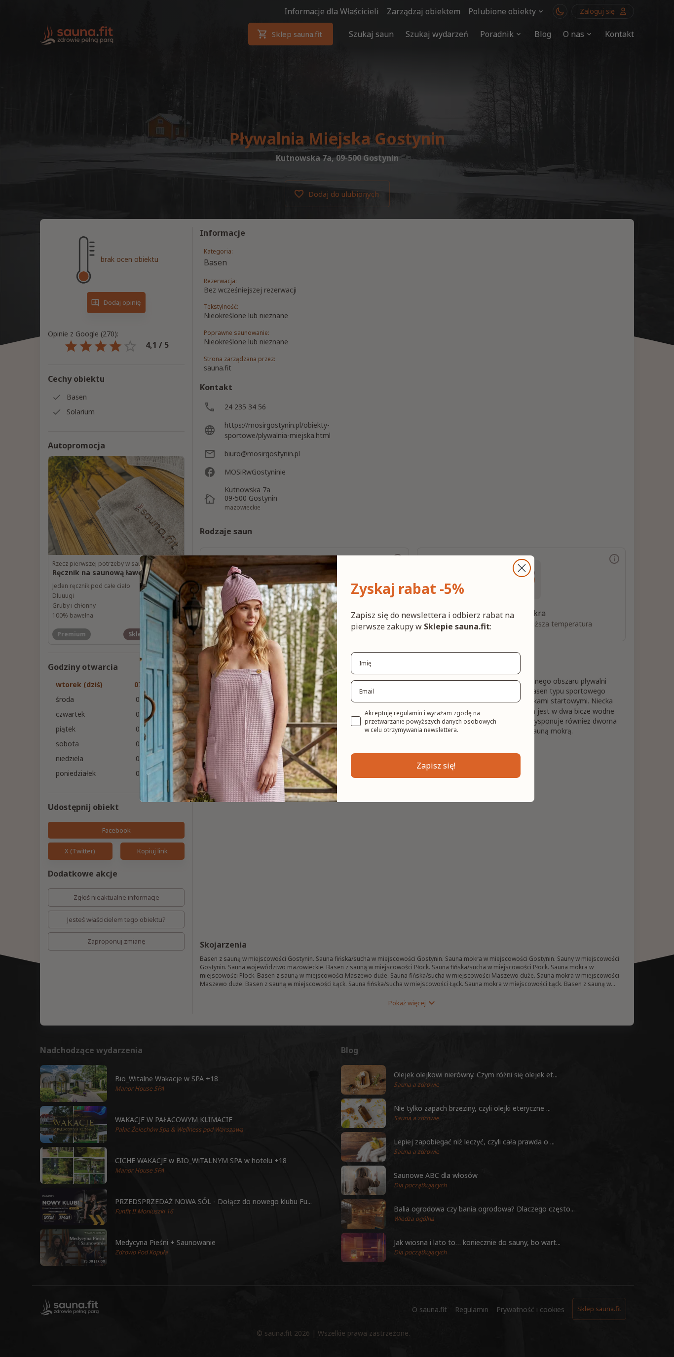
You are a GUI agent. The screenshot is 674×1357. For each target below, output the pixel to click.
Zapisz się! (435, 765)
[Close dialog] (521, 568)
